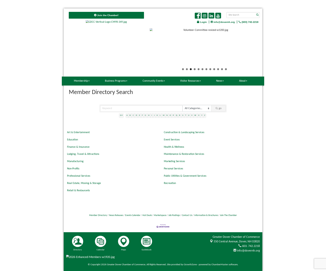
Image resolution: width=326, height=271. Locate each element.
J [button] (154, 115)
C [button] (133, 115)
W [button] (195, 115)
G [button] (145, 115)
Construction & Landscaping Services (184, 132)
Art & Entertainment (78, 132)
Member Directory (98, 215)
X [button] (198, 115)
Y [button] (201, 115)
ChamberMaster (219, 264)
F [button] (142, 115)
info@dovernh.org (248, 250)
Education (72, 139)
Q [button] (176, 115)
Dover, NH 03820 (237, 241)
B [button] (130, 115)
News (219, 81)
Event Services (172, 139)
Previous (144, 49)
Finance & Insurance (78, 147)
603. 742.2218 (250, 246)
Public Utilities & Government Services (185, 176)
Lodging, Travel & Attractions (83, 154)
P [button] (173, 115)
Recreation (170, 183)
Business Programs (115, 81)
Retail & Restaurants (78, 190)
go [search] (220, 108)
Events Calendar (132, 215)
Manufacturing (75, 161)
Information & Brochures (206, 215)
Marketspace (160, 215)
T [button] (185, 115)
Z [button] (204, 115)
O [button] (170, 115)
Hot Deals (147, 215)
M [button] (163, 115)
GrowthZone (190, 264)
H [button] (148, 115)
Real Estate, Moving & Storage (84, 183)
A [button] (127, 115)
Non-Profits (73, 168)
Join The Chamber (228, 215)
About (242, 81)
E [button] (139, 115)
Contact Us (187, 215)
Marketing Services (174, 161)
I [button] (151, 115)
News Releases (116, 215)
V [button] (191, 115)
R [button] (179, 115)
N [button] (167, 115)
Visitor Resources (189, 81)
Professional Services (78, 176)
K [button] (157, 115)
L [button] (160, 115)
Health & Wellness (174, 147)
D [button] (136, 115)
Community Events (153, 81)
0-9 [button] (121, 115)
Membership (81, 81)
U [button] (188, 115)
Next (264, 49)
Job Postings (174, 215)
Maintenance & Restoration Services (184, 154)
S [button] (182, 115)
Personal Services (173, 168)
